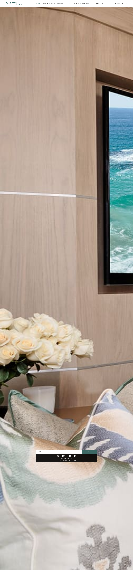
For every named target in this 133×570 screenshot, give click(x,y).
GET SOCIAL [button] (75, 3)
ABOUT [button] (44, 3)
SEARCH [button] (52, 3)
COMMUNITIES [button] (63, 3)
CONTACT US (99, 3)
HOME (38, 3)
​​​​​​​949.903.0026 (122, 3)
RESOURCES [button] (86, 3)
